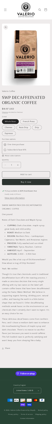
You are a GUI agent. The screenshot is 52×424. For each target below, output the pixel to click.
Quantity (5, 160)
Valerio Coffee (15, 410)
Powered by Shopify (28, 410)
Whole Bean (10, 122)
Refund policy (43, 410)
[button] (5, 10)
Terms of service (27, 414)
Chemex (8, 127)
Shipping (5, 112)
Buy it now (26, 182)
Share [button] (7, 348)
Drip (37, 127)
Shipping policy (40, 414)
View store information (15, 198)
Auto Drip (23, 127)
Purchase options (9, 139)
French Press (29, 122)
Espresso (9, 133)
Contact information (27, 418)
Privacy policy (13, 414)
